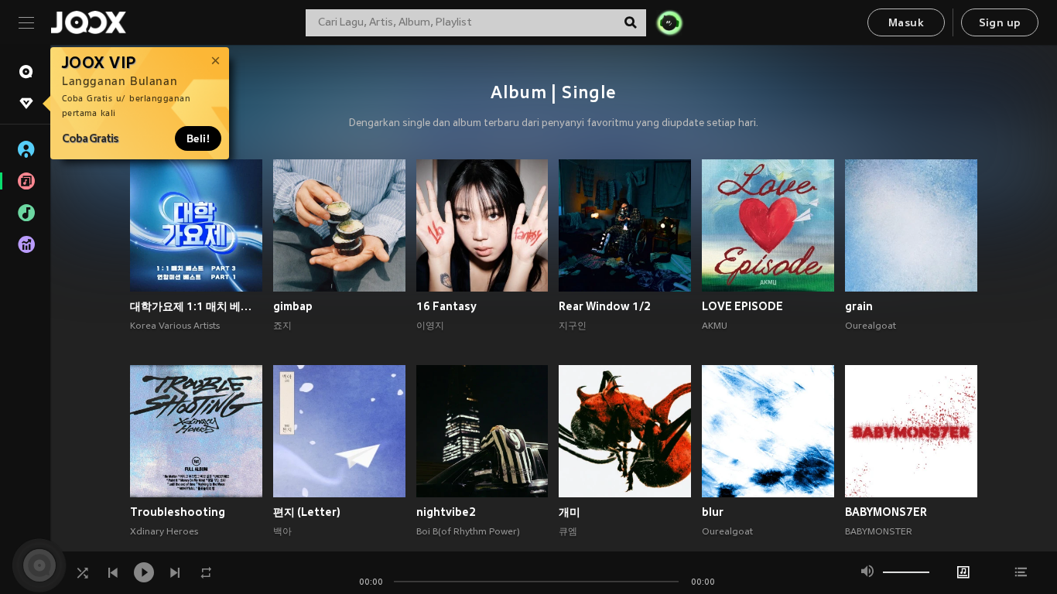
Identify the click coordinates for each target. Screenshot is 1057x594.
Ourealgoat (870, 326)
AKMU (714, 326)
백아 (282, 532)
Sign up (1000, 23)
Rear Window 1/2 (605, 306)
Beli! (198, 138)
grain (859, 306)
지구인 (573, 326)
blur (712, 512)
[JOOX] (88, 22)
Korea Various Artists (175, 326)
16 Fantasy (446, 306)
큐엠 (568, 532)
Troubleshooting (177, 512)
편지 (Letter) (306, 512)
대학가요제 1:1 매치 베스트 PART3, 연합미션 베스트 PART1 (196, 306)
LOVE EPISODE (742, 306)
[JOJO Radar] (669, 22)
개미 (569, 512)
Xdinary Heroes (164, 532)
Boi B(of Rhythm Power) (468, 532)
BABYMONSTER (878, 532)
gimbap (293, 306)
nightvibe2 (446, 512)
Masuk (906, 23)
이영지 (430, 326)
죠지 (282, 326)
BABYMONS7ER (886, 512)
